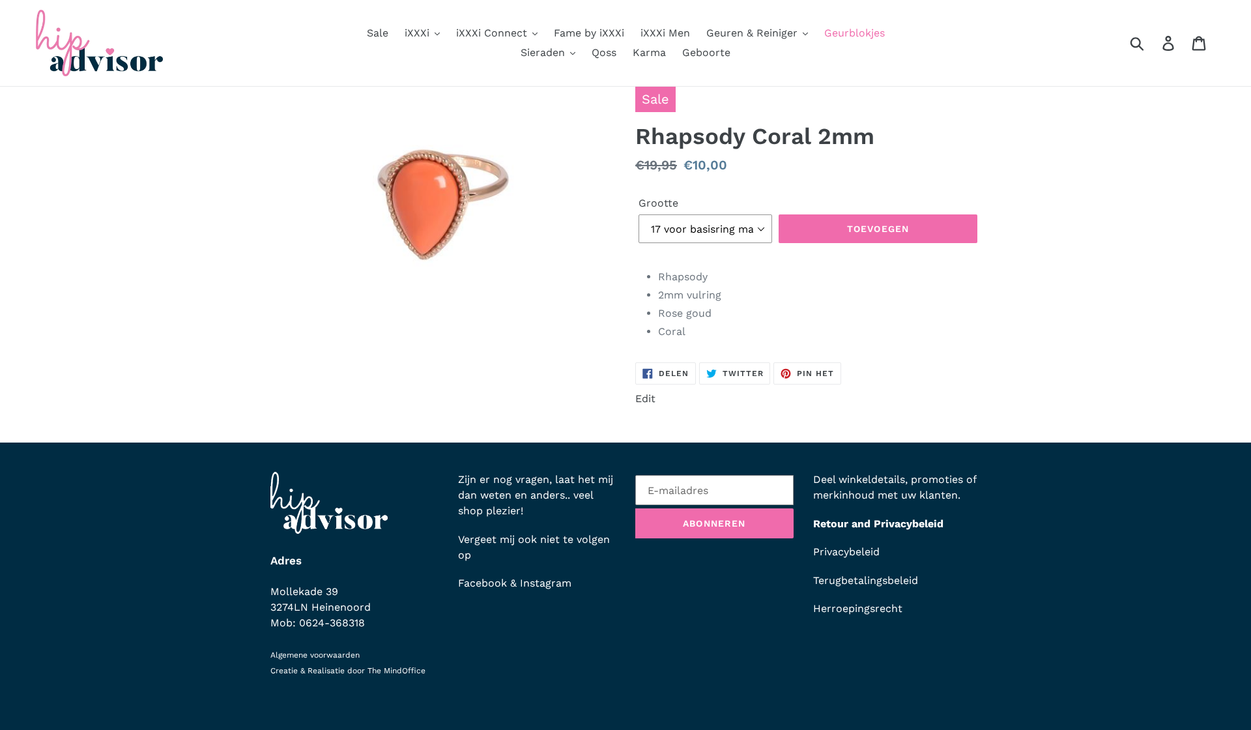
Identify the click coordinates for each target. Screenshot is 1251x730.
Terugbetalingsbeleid (865, 580)
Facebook (482, 583)
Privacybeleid (846, 552)
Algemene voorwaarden (315, 655)
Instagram (545, 583)
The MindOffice (396, 670)
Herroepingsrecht (857, 608)
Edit (645, 398)
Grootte (658, 203)
